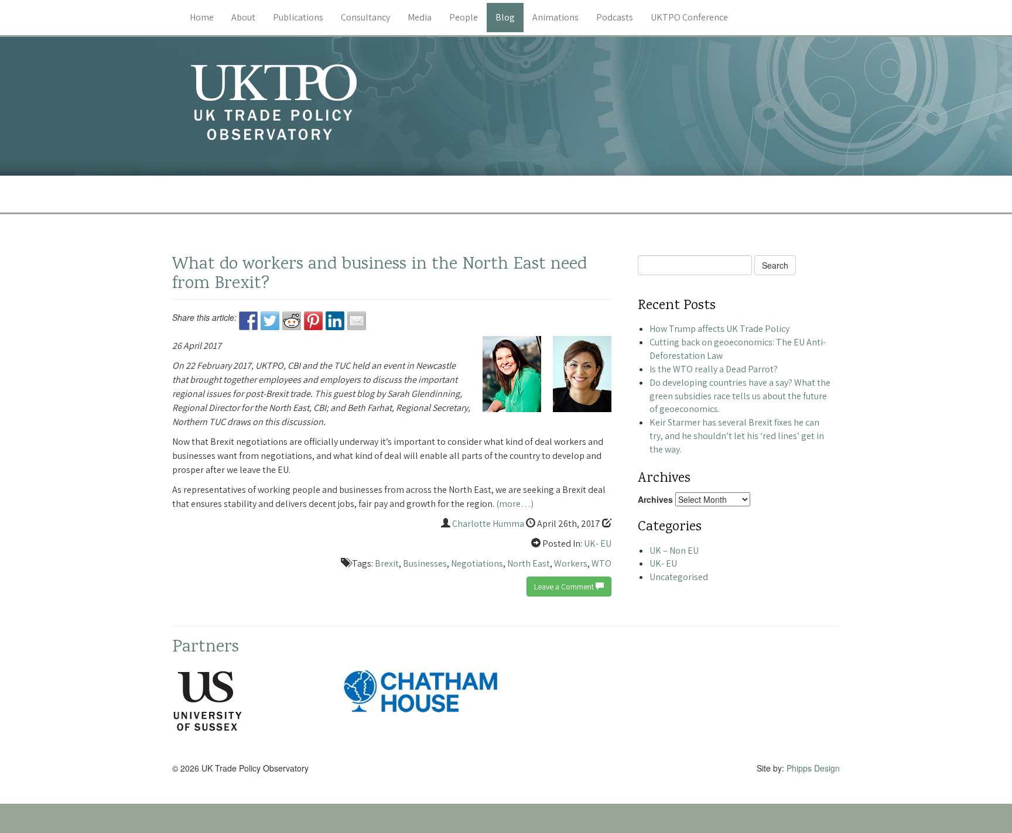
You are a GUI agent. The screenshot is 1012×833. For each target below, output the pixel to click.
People (463, 17)
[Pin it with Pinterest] (313, 320)
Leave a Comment (565, 586)
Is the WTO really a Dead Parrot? (713, 369)
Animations (555, 17)
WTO (601, 563)
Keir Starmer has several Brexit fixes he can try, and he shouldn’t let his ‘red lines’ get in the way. (736, 435)
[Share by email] (356, 320)
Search (775, 265)
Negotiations (477, 563)
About (243, 17)
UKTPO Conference (689, 17)
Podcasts (614, 17)
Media (420, 17)
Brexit (387, 563)
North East (528, 563)
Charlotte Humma (488, 523)
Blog (505, 17)
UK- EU (597, 543)
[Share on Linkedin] (335, 320)
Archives (655, 499)
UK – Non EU (674, 550)
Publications (298, 17)
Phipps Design (813, 768)
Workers (570, 563)
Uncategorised (678, 577)
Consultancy (365, 17)
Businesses (425, 563)
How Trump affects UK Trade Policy (719, 329)
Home (202, 17)
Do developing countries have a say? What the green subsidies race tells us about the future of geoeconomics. (739, 396)
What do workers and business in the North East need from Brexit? (379, 274)
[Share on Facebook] (248, 320)
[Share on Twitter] (270, 320)
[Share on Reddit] (291, 320)
